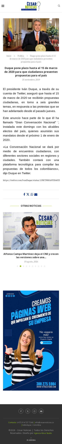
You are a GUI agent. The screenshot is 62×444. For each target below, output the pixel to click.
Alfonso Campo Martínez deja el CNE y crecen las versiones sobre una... (31, 255)
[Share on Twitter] (27, 194)
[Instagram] (34, 411)
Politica (21, 55)
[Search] (58, 6)
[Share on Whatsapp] (32, 194)
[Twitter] (27, 411)
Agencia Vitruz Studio (43, 433)
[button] (5, 239)
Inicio (8, 55)
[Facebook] (21, 411)
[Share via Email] (35, 194)
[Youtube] (41, 411)
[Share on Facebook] (24, 194)
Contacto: (12, 422)
